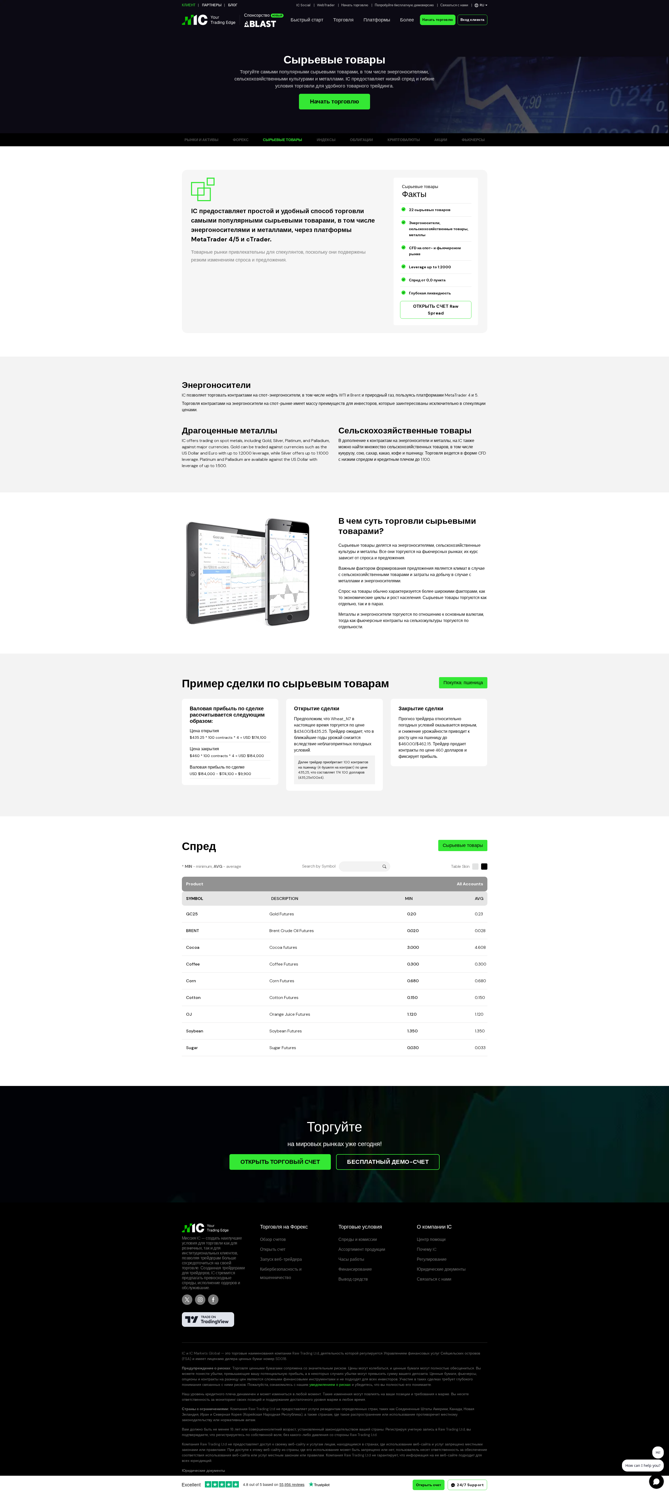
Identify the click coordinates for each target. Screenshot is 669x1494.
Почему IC (426, 1249)
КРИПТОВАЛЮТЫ (404, 139)
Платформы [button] (377, 20)
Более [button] (407, 20)
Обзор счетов (273, 1239)
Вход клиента (472, 20)
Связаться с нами (454, 5)
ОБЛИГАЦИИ (361, 139)
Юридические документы (441, 1269)
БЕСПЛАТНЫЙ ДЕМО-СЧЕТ (388, 1162)
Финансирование (355, 1269)
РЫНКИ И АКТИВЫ (201, 139)
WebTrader (326, 5)
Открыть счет (272, 1249)
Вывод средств (353, 1279)
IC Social (303, 5)
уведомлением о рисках (330, 1384)
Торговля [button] (343, 20)
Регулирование (432, 1259)
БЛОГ (232, 5)
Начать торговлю (354, 5)
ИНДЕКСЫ (326, 139)
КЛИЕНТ (188, 5)
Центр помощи (431, 1239)
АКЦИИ (440, 139)
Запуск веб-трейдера (281, 1259)
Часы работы (351, 1259)
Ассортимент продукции (361, 1249)
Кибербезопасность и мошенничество (281, 1273)
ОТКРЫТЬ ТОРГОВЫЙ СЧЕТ (280, 1162)
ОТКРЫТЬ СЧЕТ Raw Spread (435, 310)
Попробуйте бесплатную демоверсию (404, 5)
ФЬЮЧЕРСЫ (473, 139)
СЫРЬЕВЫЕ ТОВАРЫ (282, 139)
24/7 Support (470, 1485)
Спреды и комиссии (357, 1239)
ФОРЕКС (241, 139)
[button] (481, 5)
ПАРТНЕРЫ (212, 5)
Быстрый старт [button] (307, 20)
